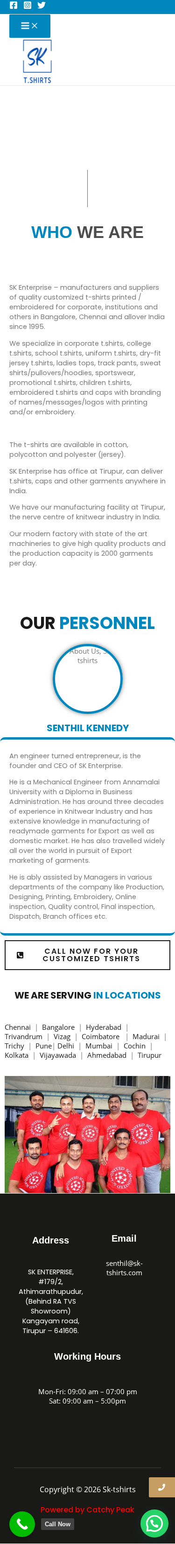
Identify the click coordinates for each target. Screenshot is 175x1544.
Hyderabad (104, 1027)
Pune (43, 1045)
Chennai (18, 1027)
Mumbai (99, 1045)
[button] (154, 1523)
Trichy (15, 1045)
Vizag (63, 1036)
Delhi (66, 1045)
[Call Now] (22, 1524)
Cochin (135, 1045)
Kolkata (17, 1055)
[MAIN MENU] (29, 26)
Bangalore (58, 1027)
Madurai (147, 1036)
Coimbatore (102, 1036)
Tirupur (149, 1055)
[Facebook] (13, 6)
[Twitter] (41, 6)
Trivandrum (24, 1036)
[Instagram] (27, 6)
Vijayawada (59, 1055)
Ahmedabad (107, 1055)
